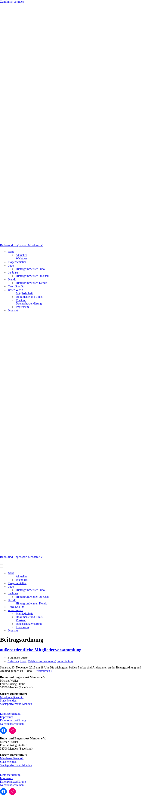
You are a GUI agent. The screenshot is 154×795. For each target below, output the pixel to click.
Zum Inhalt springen (12, 1)
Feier (23, 661)
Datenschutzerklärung (29, 303)
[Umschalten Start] (66, 573)
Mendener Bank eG (11, 697)
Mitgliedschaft (24, 293)
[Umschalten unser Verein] (66, 610)
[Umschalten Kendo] (66, 600)
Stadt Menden (8, 700)
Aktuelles (21, 255)
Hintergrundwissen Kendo (31, 282)
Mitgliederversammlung (42, 661)
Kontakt (13, 310)
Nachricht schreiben (12, 723)
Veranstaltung (65, 661)
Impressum (22, 306)
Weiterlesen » (44, 670)
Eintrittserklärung (10, 713)
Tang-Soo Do (16, 286)
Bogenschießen (17, 262)
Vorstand (21, 300)
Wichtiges (21, 258)
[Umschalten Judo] (66, 586)
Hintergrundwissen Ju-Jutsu (32, 275)
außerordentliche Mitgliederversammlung (40, 649)
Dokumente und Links (29, 296)
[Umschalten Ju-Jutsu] (66, 593)
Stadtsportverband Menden (16, 703)
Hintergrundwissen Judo (30, 269)
